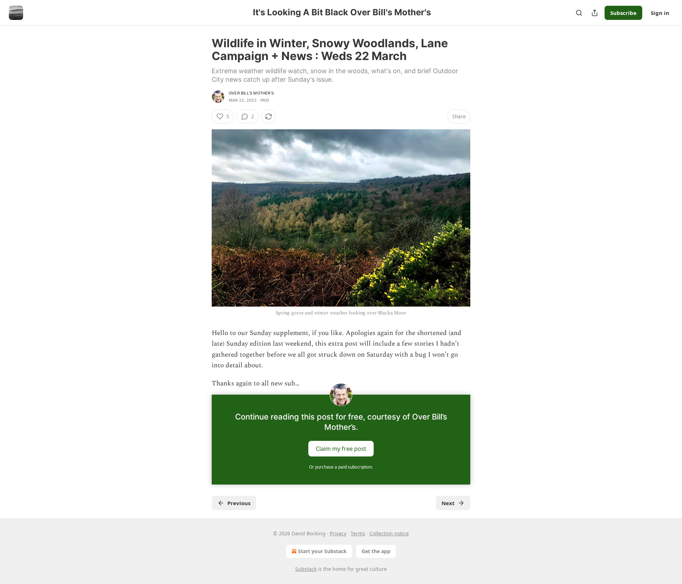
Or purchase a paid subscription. (341, 467)
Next (448, 503)
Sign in (660, 12)
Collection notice (389, 533)
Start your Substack (322, 551)
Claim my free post (341, 449)
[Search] (579, 13)
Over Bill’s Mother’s (251, 93)
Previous (238, 503)
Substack (305, 569)
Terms (358, 533)
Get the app (376, 551)
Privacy (338, 533)
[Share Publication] (595, 13)
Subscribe (623, 12)
